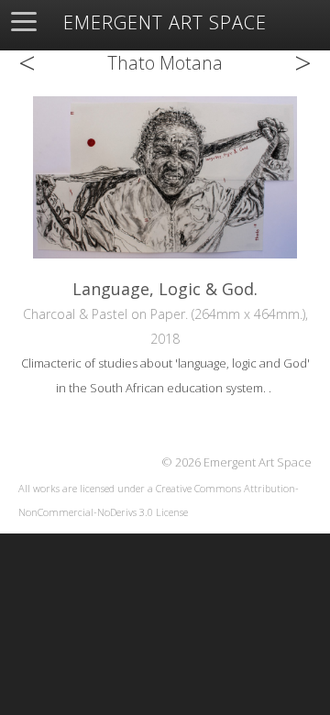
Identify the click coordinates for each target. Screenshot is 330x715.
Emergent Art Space (165, 23)
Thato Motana (165, 62)
